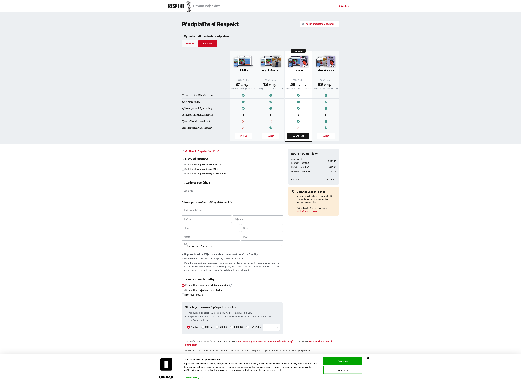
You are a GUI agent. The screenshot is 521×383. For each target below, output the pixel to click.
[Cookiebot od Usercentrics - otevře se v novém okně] (166, 378)
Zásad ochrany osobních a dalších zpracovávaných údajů (265, 341)
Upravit (341, 370)
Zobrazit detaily (191, 377)
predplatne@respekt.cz (307, 211)
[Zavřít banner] (368, 358)
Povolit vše (343, 361)
